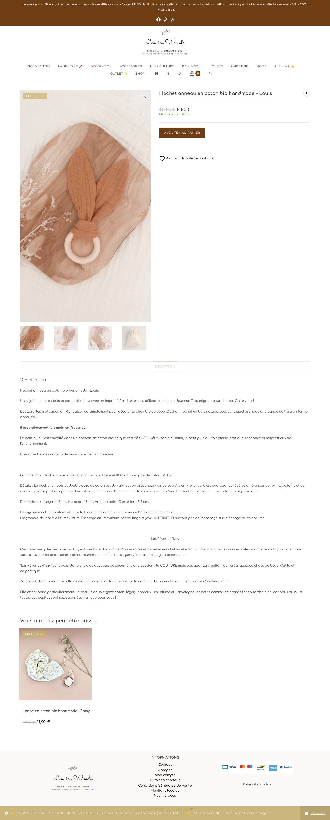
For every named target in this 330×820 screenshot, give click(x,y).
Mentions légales (165, 790)
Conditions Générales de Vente (165, 785)
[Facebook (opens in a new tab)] (158, 20)
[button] (144, 96)
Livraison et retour (165, 780)
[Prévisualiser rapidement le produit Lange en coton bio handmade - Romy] (112, 636)
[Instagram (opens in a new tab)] (171, 20)
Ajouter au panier (182, 132)
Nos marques (165, 795)
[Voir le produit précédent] (306, 93)
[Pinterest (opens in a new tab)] (165, 20)
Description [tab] (165, 366)
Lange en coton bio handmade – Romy (56, 711)
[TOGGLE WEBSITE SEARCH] (214, 73)
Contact (165, 764)
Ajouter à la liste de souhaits (189, 158)
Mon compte (165, 775)
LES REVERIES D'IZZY (35, 707)
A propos (165, 770)
